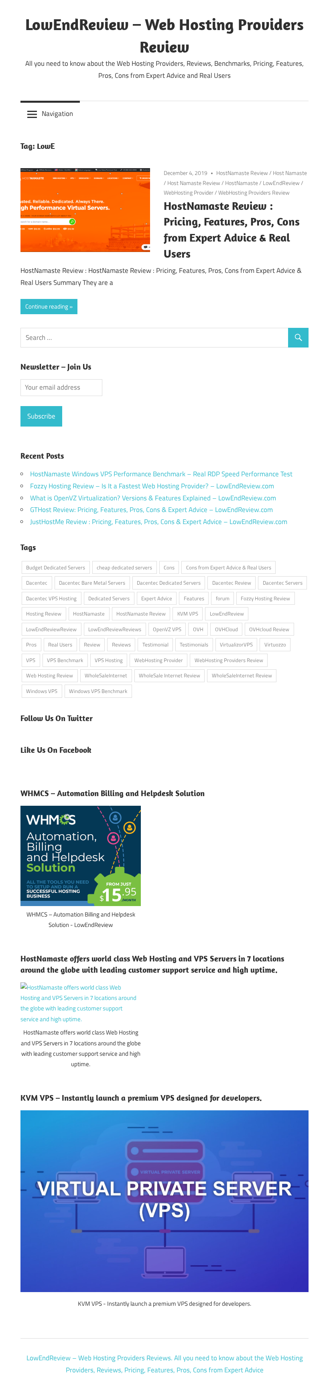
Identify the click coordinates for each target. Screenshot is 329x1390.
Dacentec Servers (283, 583)
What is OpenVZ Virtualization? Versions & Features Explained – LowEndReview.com (153, 498)
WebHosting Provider (188, 192)
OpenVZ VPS (167, 629)
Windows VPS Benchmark (98, 691)
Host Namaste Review (193, 183)
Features (194, 598)
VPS (30, 660)
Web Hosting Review (49, 675)
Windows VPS (41, 691)
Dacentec (36, 583)
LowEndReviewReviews (114, 629)
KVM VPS (187, 614)
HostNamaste (241, 183)
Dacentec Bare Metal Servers (92, 583)
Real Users (60, 644)
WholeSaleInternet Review (242, 675)
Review (92, 644)
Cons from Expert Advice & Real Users (228, 567)
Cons (169, 567)
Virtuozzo (275, 644)
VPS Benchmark (65, 660)
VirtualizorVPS (236, 644)
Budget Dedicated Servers (55, 567)
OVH (198, 629)
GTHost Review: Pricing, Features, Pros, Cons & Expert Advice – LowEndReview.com (151, 509)
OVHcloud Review (269, 629)
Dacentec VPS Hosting (51, 598)
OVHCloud (226, 629)
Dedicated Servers (109, 598)
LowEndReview (281, 183)
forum (222, 598)
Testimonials (194, 644)
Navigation (57, 113)
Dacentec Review (231, 583)
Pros (31, 644)
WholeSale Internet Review (169, 675)
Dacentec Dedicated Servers (169, 583)
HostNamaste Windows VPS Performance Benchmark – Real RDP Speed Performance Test (161, 474)
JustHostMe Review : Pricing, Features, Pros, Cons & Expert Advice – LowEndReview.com (158, 521)
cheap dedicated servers (124, 567)
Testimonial (155, 644)
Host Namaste (290, 173)
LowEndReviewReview (51, 629)
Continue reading (46, 306)
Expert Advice (156, 598)
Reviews (121, 644)
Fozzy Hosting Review (265, 598)
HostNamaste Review (242, 173)
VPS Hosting (109, 660)
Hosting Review (43, 614)
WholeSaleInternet (106, 675)
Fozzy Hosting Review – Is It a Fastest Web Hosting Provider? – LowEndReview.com (152, 486)
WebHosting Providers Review (254, 192)
